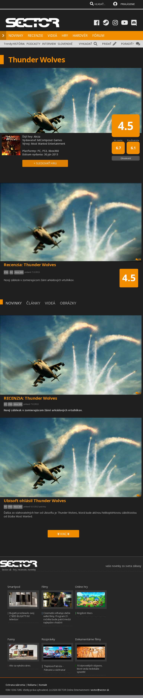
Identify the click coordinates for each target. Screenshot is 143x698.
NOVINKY (15, 35)
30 (140, 393)
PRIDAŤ (106, 43)
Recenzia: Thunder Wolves (30, 264)
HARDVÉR (80, 35)
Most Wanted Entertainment (48, 143)
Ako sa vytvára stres (19, 665)
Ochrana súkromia (15, 684)
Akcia (37, 136)
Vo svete (118, 140)
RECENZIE (35, 35)
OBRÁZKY (68, 303)
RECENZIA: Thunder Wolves (30, 398)
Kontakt (43, 684)
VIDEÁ (52, 35)
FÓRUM (98, 35)
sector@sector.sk (100, 690)
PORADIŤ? (127, 43)
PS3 (10, 404)
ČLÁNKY (33, 303)
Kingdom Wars (84, 613)
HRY (65, 35)
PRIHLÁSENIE (128, 4)
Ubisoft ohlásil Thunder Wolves (35, 500)
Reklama (32, 684)
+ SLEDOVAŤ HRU (45, 163)
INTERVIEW (49, 43)
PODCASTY (33, 43)
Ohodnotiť (126, 158)
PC (5, 404)
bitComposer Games (49, 140)
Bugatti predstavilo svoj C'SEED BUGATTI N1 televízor (21, 616)
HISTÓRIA (19, 43)
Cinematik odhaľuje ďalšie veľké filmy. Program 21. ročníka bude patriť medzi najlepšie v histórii (57, 617)
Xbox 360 (18, 404)
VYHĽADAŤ (85, 43)
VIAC (63, 534)
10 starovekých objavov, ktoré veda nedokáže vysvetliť (89, 668)
